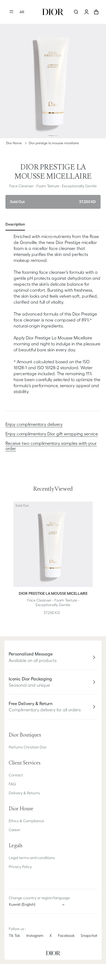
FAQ (12, 784)
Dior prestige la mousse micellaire (54, 143)
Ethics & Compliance (26, 821)
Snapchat (89, 935)
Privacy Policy (20, 867)
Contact (16, 775)
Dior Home (14, 143)
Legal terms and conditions (32, 858)
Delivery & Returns (24, 793)
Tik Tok (14, 935)
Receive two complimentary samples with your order (51, 446)
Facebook (66, 935)
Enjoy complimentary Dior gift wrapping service (51, 433)
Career (14, 830)
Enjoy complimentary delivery (34, 424)
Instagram (34, 935)
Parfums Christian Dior (28, 747)
